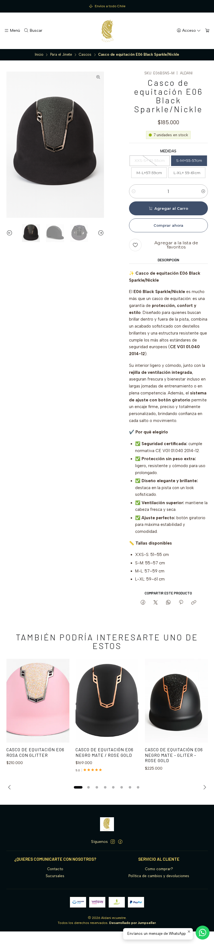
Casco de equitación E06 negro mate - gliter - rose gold (174, 755)
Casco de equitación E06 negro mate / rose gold (104, 752)
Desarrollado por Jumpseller (132, 923)
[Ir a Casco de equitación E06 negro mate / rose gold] (107, 701)
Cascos (85, 55)
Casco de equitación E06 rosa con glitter (35, 752)
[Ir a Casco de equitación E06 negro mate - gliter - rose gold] (176, 701)
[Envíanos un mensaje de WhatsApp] (203, 933)
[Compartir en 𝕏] (155, 603)
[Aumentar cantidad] (203, 191)
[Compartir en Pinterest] (180, 603)
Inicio (39, 55)
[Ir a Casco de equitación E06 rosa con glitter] (37, 701)
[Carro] (207, 31)
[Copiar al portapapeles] (193, 603)
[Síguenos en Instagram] (112, 842)
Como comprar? (159, 869)
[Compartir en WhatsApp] (168, 603)
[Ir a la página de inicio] (107, 31)
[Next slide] (100, 233)
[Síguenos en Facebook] (120, 842)
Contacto (55, 869)
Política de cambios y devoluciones (158, 876)
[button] (78, 787)
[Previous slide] (10, 233)
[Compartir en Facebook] (142, 603)
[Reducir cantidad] (133, 191)
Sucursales (55, 876)
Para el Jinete (61, 55)
